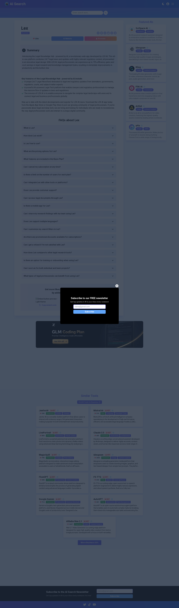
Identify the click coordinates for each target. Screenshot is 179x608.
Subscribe (89, 312)
